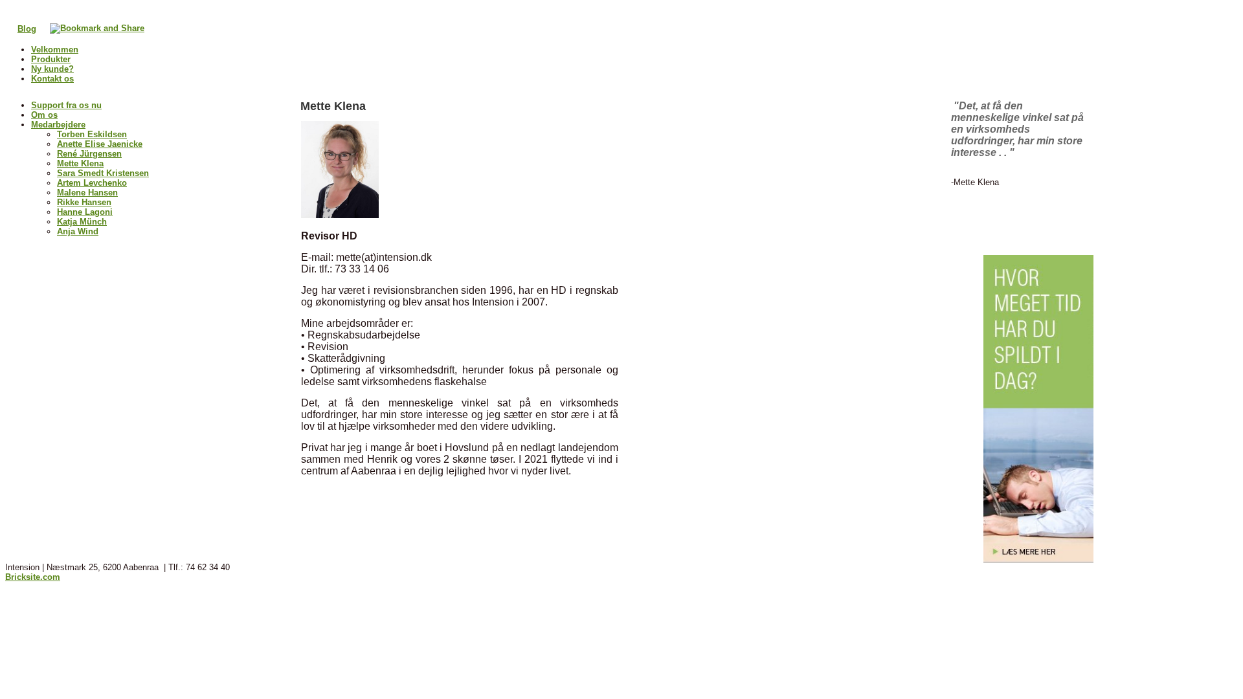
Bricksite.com (32, 577)
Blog (26, 29)
